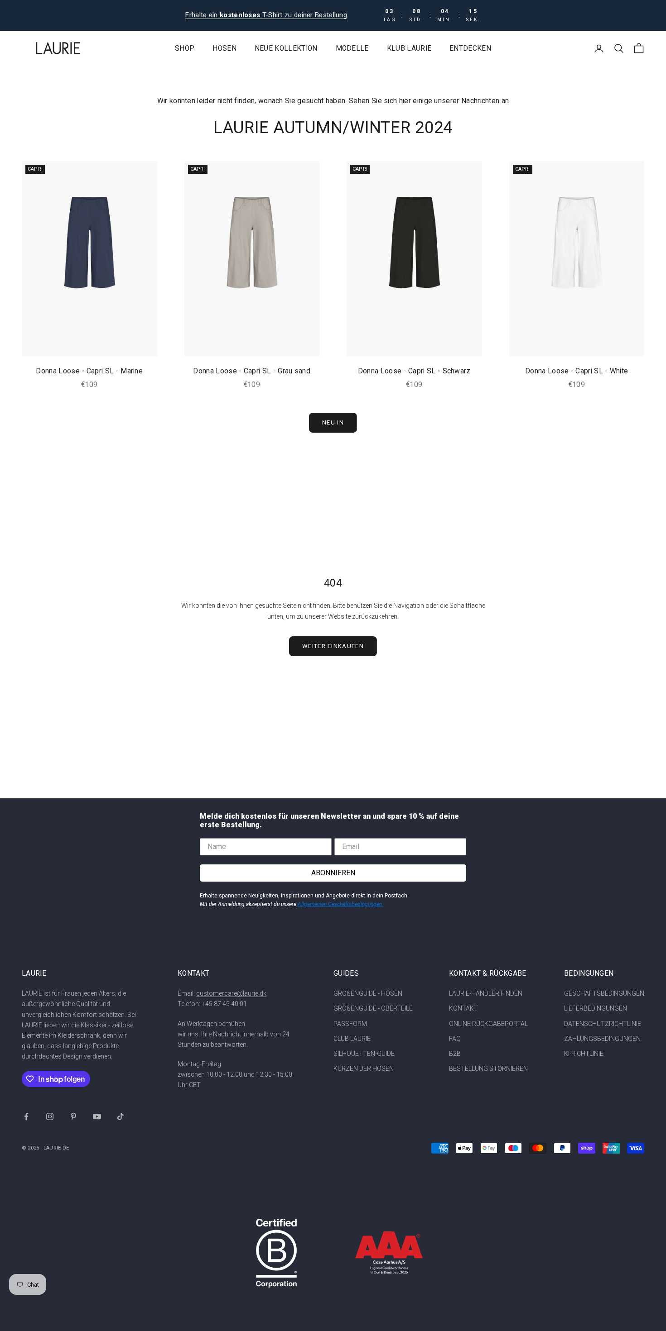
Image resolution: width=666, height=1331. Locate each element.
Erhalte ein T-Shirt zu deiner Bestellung (266, 15)
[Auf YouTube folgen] (96, 1116)
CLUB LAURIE (352, 1038)
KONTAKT (463, 1008)
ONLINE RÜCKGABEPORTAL (488, 1023)
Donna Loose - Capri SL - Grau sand (251, 371)
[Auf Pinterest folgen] (73, 1116)
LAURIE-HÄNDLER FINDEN (485, 993)
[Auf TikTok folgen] (120, 1116)
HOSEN (224, 48)
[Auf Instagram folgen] (49, 1116)
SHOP (184, 48)
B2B (455, 1053)
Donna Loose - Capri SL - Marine (89, 371)
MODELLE (352, 48)
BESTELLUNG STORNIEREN (488, 1068)
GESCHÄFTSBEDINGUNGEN (604, 993)
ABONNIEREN (333, 872)
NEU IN (333, 422)
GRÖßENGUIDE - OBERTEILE (373, 1008)
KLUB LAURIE (409, 48)
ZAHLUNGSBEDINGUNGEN (602, 1038)
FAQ (455, 1038)
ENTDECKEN (470, 48)
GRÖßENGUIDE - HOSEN (367, 993)
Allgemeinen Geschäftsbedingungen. (340, 904)
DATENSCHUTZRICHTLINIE (602, 1023)
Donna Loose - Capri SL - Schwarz (414, 371)
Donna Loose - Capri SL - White (576, 371)
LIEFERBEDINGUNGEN (595, 1008)
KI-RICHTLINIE (583, 1053)
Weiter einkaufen (333, 646)
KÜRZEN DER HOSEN (363, 1068)
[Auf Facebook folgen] (26, 1116)
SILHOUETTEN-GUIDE (364, 1053)
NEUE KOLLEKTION (286, 48)
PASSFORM (350, 1023)
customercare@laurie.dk (231, 993)
